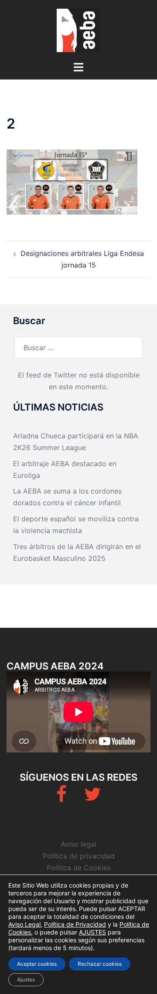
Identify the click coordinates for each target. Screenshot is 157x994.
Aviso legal (78, 844)
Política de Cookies (79, 867)
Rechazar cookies (100, 964)
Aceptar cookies (37, 964)
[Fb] (61, 798)
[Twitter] (92, 798)
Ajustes (26, 979)
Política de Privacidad (75, 924)
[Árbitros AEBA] (78, 29)
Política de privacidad (79, 856)
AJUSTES (92, 932)
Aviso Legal (24, 924)
